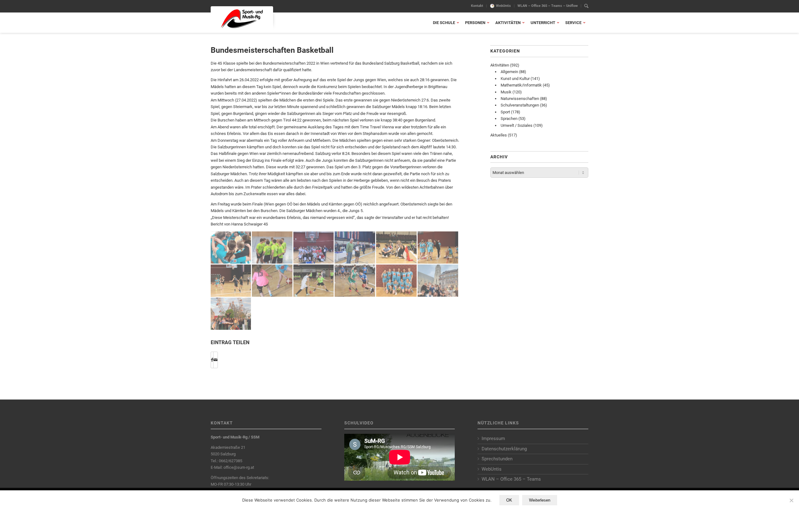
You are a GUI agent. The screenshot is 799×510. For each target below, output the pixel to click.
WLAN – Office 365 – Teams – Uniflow (547, 6)
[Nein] (791, 500)
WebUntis (503, 6)
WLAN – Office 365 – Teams (511, 479)
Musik (506, 92)
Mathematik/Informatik (521, 85)
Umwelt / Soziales (516, 125)
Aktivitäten (499, 65)
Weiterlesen (539, 500)
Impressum (493, 438)
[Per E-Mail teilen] (215, 360)
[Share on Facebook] (212, 360)
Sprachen (509, 118)
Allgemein (509, 71)
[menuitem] (477, 5)
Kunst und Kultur (515, 78)
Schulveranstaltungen (520, 105)
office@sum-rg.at (238, 467)
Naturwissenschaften (520, 98)
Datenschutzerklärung (504, 449)
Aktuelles (498, 135)
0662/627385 (230, 460)
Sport (505, 112)
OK (509, 500)
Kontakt (477, 6)
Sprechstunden (497, 459)
